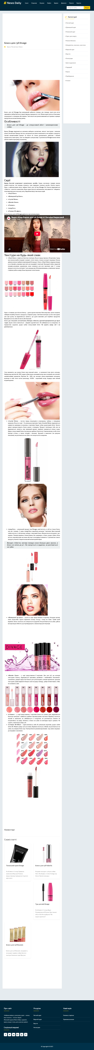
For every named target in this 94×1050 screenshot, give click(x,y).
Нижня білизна (71, 40)
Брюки (56, 3)
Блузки (42, 3)
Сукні (26, 3)
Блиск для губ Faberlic (43, 865)
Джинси (63, 3)
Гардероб (69, 67)
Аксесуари (69, 58)
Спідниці (34, 3)
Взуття (68, 54)
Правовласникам (68, 1019)
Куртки (79, 3)
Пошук (87, 7)
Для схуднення (71, 63)
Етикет (68, 80)
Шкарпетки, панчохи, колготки (76, 45)
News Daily (13, 2)
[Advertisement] (32, 28)
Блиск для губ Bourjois (14, 945)
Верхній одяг (70, 49)
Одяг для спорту (71, 36)
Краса (8, 47)
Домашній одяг (71, 27)
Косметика (15, 47)
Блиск (21, 47)
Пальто (71, 3)
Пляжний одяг (70, 32)
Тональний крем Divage (15, 865)
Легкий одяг (70, 23)
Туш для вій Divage (42, 904)
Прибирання (70, 76)
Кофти (49, 3)
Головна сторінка (68, 1015)
